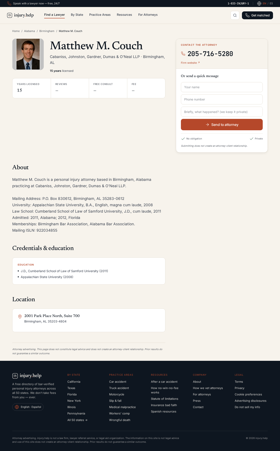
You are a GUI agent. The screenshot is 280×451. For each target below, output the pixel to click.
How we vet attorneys (208, 388)
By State (77, 14)
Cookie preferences (248, 394)
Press (197, 400)
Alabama (29, 31)
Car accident (117, 381)
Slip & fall (115, 400)
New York (74, 400)
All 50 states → (77, 420)
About (197, 381)
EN (264, 3)
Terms (239, 381)
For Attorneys (148, 14)
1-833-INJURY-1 (238, 3)
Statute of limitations (164, 398)
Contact (198, 407)
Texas (71, 388)
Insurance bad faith (164, 405)
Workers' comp (119, 413)
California (73, 381)
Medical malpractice (122, 407)
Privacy (239, 388)
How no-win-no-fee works (164, 390)
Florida (72, 394)
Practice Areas (100, 14)
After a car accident (164, 381)
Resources (124, 14)
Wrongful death (119, 420)
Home (16, 31)
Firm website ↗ (190, 62)
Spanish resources (163, 411)
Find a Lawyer (54, 14)
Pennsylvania (76, 413)
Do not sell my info (247, 407)
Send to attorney (224, 124)
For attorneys (202, 394)
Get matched (260, 15)
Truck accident (119, 388)
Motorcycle (116, 394)
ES (271, 3)
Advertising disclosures (250, 400)
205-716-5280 (210, 53)
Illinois (71, 407)
